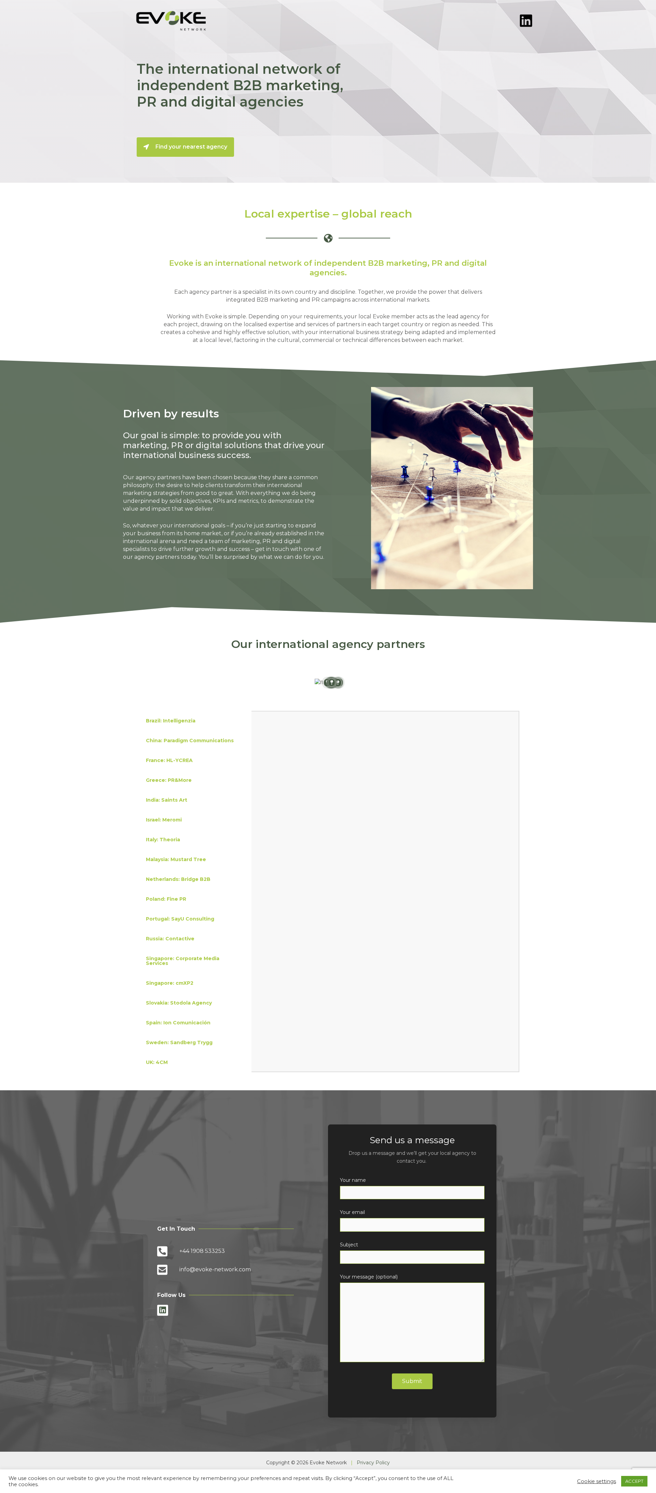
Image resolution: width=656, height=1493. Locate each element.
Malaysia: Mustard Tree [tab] (176, 859)
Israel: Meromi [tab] (164, 820)
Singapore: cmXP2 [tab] (169, 983)
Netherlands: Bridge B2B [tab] (178, 879)
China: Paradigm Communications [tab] (190, 740)
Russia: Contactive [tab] (170, 939)
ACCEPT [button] (634, 1481)
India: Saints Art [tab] (166, 800)
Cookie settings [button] (596, 1481)
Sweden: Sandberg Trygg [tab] (179, 1042)
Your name (353, 1180)
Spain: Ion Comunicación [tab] (178, 1023)
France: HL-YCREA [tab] (169, 760)
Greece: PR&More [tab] (169, 780)
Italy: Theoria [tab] (163, 840)
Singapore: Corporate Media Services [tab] (182, 960)
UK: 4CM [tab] (157, 1062)
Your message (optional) (369, 1277)
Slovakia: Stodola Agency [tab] (179, 1003)
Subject (349, 1245)
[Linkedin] (526, 21)
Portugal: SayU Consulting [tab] (180, 919)
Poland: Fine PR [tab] (166, 899)
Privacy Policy (373, 1463)
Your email (352, 1212)
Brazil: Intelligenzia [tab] (170, 721)
